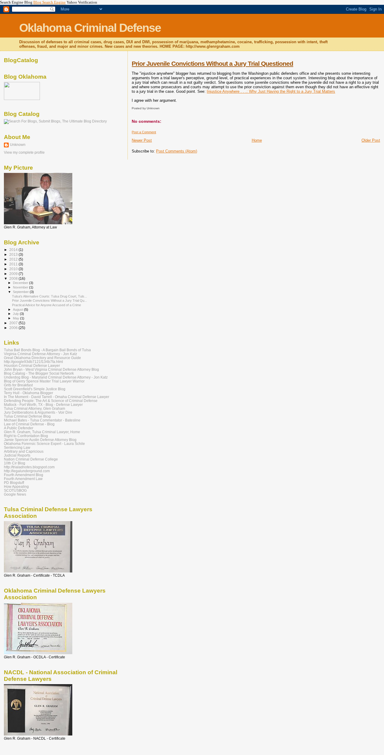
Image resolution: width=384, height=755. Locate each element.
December (21, 283)
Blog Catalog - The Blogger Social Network (39, 373)
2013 (14, 254)
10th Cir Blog (14, 463)
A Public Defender (18, 428)
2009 (14, 274)
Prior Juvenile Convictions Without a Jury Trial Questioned (212, 63)
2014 (14, 250)
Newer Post (142, 140)
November (21, 287)
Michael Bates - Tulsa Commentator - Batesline (42, 420)
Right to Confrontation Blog (26, 436)
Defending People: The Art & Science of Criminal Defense (51, 401)
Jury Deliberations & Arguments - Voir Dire (38, 412)
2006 (14, 328)
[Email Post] (160, 108)
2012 (14, 259)
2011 (14, 264)
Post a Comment (144, 132)
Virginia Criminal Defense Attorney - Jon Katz (40, 354)
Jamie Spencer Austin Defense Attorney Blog (40, 440)
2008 (14, 278)
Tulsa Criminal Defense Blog (27, 416)
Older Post (371, 140)
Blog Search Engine (49, 2)
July (16, 314)
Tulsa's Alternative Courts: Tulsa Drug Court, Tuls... (49, 296)
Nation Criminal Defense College (31, 459)
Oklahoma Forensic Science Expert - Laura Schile (44, 443)
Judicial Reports (17, 455)
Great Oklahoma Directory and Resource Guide (42, 358)
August (18, 309)
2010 (14, 269)
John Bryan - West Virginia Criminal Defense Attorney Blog (51, 369)
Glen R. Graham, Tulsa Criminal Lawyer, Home (42, 432)
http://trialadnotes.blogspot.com (29, 467)
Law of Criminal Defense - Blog (29, 424)
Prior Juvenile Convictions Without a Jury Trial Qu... (49, 300)
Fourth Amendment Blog (23, 475)
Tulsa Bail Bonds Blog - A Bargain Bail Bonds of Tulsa (47, 350)
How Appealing (16, 486)
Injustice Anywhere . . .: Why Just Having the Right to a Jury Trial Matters (271, 91)
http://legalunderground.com (27, 471)
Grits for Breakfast (18, 385)
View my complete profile (24, 152)
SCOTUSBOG (15, 490)
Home (257, 140)
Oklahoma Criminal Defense (90, 27)
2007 (14, 323)
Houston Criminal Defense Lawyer (32, 365)
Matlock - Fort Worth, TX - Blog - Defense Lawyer (43, 404)
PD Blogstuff (14, 483)
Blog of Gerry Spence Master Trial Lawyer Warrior (44, 381)
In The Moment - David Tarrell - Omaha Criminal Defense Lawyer (56, 397)
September (21, 292)
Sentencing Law (17, 447)
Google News (15, 494)
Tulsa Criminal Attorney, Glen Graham (34, 408)
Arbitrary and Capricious (24, 451)
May (16, 318)
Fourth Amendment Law (23, 479)
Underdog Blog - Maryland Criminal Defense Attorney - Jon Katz (56, 377)
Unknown (18, 145)
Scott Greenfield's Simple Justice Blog (34, 389)
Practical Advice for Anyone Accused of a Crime (46, 305)
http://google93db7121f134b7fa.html (33, 362)
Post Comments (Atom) (176, 151)
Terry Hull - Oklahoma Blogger (28, 393)
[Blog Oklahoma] (22, 99)
